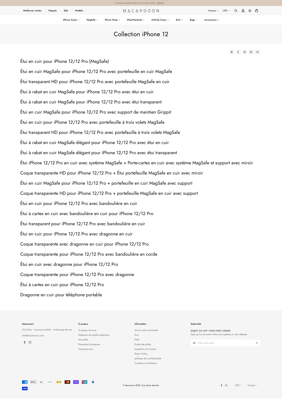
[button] (256, 10)
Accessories (210, 19)
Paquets (53, 10)
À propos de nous (87, 330)
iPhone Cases (70, 19)
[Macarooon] (141, 10)
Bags (192, 19)
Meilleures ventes (32, 10)
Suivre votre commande (146, 330)
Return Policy (141, 353)
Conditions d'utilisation (146, 363)
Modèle (79, 10)
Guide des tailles (143, 344)
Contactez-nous (85, 349)
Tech (178, 19)
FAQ (137, 339)
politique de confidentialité (148, 358)
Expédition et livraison (145, 349)
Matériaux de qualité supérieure (93, 335)
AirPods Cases (158, 19)
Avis (137, 335)
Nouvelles (83, 339)
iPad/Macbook (134, 19)
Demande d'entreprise (89, 344)
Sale (66, 10)
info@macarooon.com (33, 335)
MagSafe (91, 19)
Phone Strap (111, 19)
